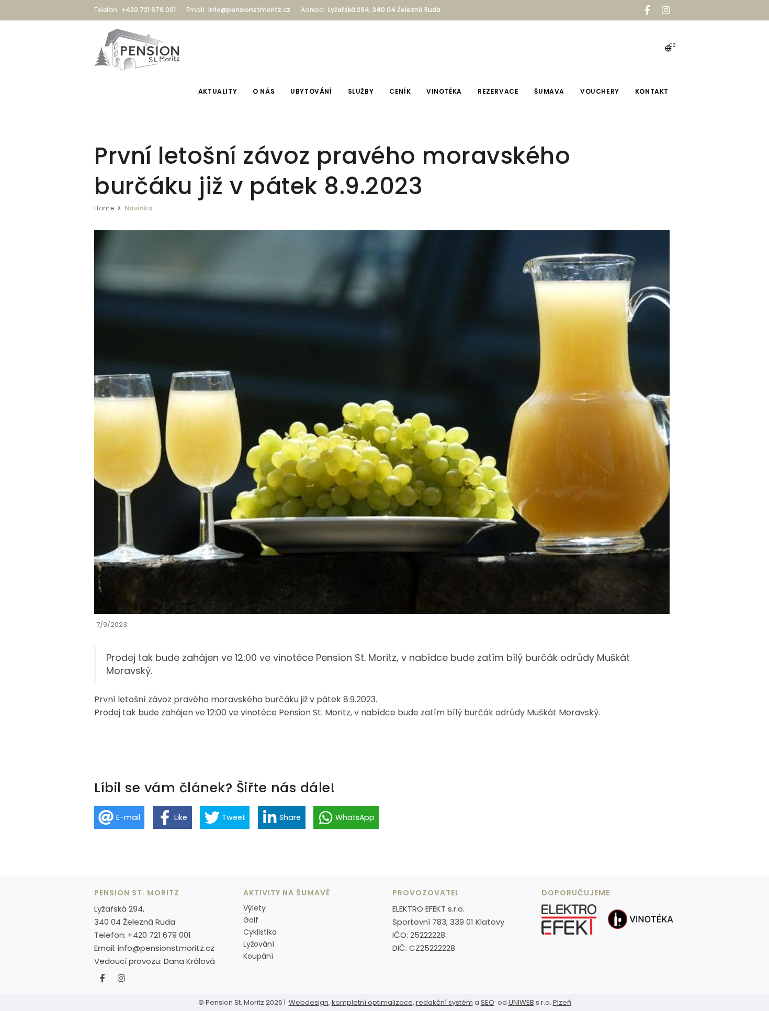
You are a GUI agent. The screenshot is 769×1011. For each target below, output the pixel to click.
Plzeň (562, 1002)
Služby (361, 91)
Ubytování (311, 91)
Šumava (549, 91)
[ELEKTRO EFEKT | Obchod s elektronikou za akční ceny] (568, 919)
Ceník (400, 91)
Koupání (258, 956)
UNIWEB (521, 1002)
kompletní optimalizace (372, 1002)
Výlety (254, 908)
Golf (250, 920)
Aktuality (217, 91)
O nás (264, 91)
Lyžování (258, 944)
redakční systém (444, 1002)
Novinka (139, 208)
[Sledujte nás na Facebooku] (102, 978)
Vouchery (599, 91)
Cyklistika (260, 932)
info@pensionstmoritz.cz (166, 947)
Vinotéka (444, 91)
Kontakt (652, 91)
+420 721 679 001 (159, 934)
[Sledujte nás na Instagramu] (121, 978)
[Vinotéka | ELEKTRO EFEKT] (640, 919)
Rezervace (498, 91)
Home (104, 208)
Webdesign (309, 1002)
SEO (487, 1002)
